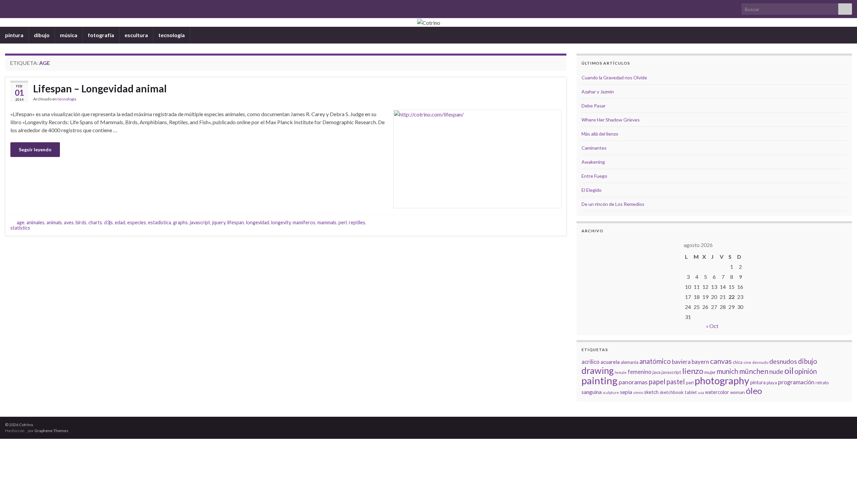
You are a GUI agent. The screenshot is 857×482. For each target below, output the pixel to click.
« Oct (712, 326)
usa (701, 392)
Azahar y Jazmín (597, 91)
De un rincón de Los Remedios (612, 204)
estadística (159, 222)
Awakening (593, 162)
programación (796, 382)
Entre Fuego (594, 176)
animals (54, 222)
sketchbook (671, 392)
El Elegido (591, 190)
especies (136, 222)
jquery (218, 222)
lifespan (235, 222)
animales (35, 222)
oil (788, 371)
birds (81, 222)
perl (342, 222)
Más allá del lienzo (599, 134)
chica (738, 362)
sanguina (591, 392)
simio (638, 392)
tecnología (171, 35)
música (68, 35)
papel (657, 381)
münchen (753, 371)
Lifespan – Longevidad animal (100, 88)
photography (722, 380)
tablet (691, 392)
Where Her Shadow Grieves (610, 120)
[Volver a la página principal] (428, 22)
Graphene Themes (51, 430)
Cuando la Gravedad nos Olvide (614, 77)
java (656, 372)
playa (772, 382)
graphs (180, 222)
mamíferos (304, 222)
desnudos (783, 361)
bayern (700, 361)
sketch (651, 392)
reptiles (357, 222)
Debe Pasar (593, 105)
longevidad (257, 222)
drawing (597, 370)
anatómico (655, 361)
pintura (14, 35)
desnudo (760, 362)
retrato (822, 382)
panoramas (633, 382)
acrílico (590, 361)
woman (737, 392)
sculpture (611, 392)
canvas (721, 361)
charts (95, 222)
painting (599, 380)
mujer (710, 372)
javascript (200, 222)
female (621, 372)
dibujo (42, 35)
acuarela (610, 362)
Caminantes (594, 148)
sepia (626, 392)
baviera (681, 361)
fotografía (101, 35)
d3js (108, 222)
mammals (326, 222)
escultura (136, 35)
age (20, 222)
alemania (629, 362)
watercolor (717, 392)
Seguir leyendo (35, 149)
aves (69, 222)
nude (776, 371)
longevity (281, 222)
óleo (754, 391)
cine (747, 362)
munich (727, 371)
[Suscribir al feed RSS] (8, 7)
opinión (805, 371)
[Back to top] (842, 467)
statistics (20, 228)
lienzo (692, 371)
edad (120, 222)
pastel (676, 382)
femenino (639, 372)
